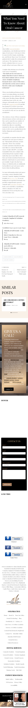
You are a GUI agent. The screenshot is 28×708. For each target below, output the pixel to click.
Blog (20, 618)
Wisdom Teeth (10, 670)
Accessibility (14, 685)
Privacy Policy (18, 682)
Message (5, 468)
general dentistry (15, 49)
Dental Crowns (9, 658)
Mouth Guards (20, 664)
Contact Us (8, 633)
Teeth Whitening (8, 667)
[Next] (24, 304)
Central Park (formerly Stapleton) (14, 630)
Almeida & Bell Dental (14, 637)
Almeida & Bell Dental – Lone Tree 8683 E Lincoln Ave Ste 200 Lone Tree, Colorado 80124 (14, 235)
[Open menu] (25, 4)
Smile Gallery (10, 679)
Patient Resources (13, 643)
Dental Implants (20, 652)
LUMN (5, 40)
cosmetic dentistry (11, 378)
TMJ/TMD (19, 670)
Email (4, 451)
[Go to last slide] (4, 304)
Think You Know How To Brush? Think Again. (21, 271)
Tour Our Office (19, 615)
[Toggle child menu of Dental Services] (18, 639)
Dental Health (6, 38)
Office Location (6, 462)
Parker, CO (19, 621)
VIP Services (9, 682)
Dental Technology (12, 618)
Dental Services (13, 640)
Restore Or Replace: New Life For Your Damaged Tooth (7, 272)
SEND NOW (7, 484)
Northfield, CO (10, 621)
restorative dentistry (16, 184)
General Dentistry (16, 38)
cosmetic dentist (13, 104)
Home (5, 615)
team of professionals (14, 350)
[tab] (12, 312)
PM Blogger (8, 305)
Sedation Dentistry (9, 664)
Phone (4, 457)
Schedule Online (18, 633)
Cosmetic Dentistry (8, 652)
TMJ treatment (16, 382)
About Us (11, 615)
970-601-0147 (13, 178)
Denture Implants (20, 655)
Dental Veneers (19, 658)
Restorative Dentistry (14, 661)
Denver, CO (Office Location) (14, 627)
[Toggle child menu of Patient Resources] (19, 642)
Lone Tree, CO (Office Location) (14, 624)
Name (4, 445)
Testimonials (18, 679)
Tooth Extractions (19, 667)
